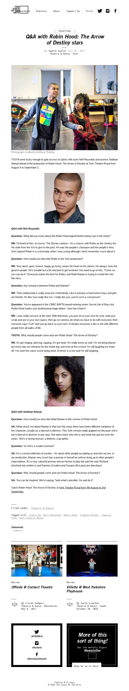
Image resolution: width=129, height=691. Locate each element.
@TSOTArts (37, 636)
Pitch (89, 11)
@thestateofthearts (37, 659)
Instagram (107, 11)
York (14, 517)
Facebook (115, 11)
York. (76, 53)
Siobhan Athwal (89, 515)
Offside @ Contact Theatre (31, 587)
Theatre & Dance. (60, 53)
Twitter (100, 11)
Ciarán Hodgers (34, 603)
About (56, 11)
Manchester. (51, 605)
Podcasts (41, 11)
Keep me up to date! (86, 665)
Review (15, 582)
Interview (64, 30)
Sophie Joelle (57, 50)
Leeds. (103, 605)
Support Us (73, 11)
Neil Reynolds (52, 515)
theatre (106, 515)
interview (35, 515)
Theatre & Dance (42, 508)
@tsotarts (37, 648)
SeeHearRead (22, 11)
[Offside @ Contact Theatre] (39, 575)
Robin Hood (70, 515)
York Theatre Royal (31, 517)
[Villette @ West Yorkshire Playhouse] (94, 575)
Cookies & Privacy (65, 682)
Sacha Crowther (90, 603)
